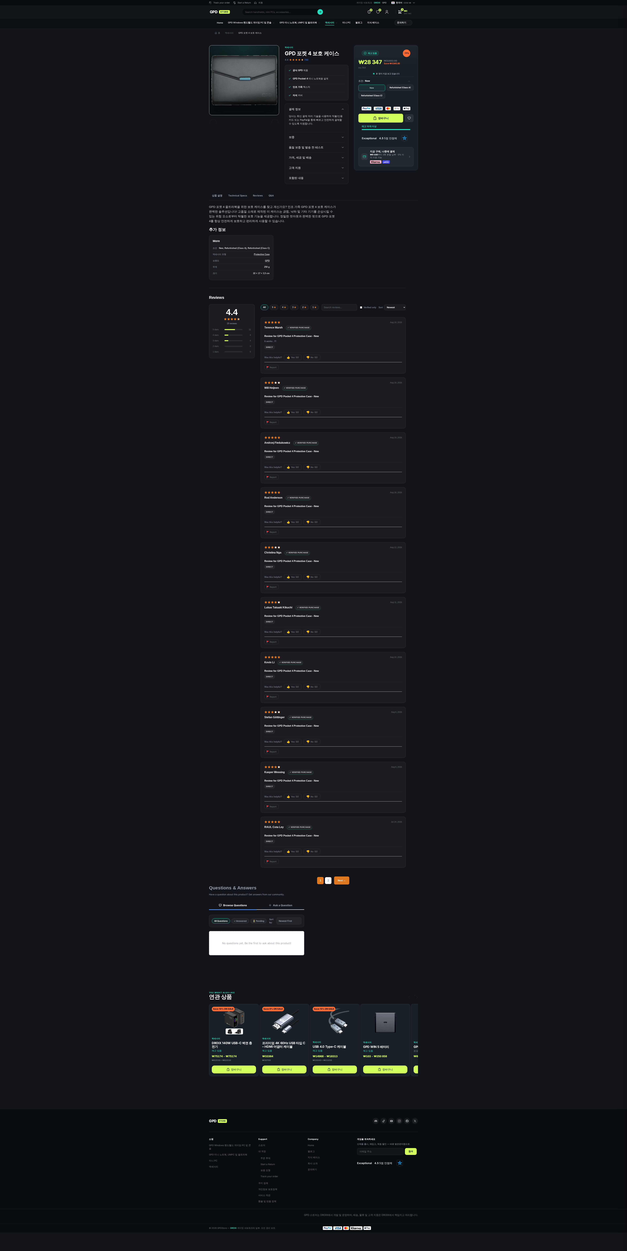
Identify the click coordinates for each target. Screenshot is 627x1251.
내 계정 (262, 1151)
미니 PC (213, 1160)
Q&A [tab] (271, 195)
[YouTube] (391, 1121)
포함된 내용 (296, 178)
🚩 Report (271, 367)
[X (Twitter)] (415, 1121)
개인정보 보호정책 (267, 1189)
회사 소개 (313, 1163)
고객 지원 (295, 167)
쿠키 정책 (263, 1183)
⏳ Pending (258, 921)
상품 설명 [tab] (217, 195)
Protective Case (262, 254)
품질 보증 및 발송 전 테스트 (306, 147)
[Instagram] (399, 1121)
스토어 (261, 1145)
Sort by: (271, 921)
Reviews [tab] (258, 195)
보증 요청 (265, 1170)
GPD (267, 260)
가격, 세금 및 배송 (300, 157)
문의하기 (312, 1169)
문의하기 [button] (401, 22)
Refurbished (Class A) (400, 87)
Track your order (269, 1176)
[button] (404, 12)
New (372, 88)
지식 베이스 (314, 1157)
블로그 (311, 1151)
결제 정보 (295, 109)
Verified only (370, 307)
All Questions (221, 921)
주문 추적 (265, 1158)
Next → (342, 880)
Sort (380, 307)
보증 (291, 137)
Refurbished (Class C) (371, 95)
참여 (411, 1151)
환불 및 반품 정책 (267, 1201)
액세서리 (229, 33)
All (264, 307)
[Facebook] (407, 1121)
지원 (260, 2)
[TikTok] (383, 1121)
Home (311, 1145)
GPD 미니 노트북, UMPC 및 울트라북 (228, 1154)
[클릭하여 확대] (244, 80)
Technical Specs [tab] (237, 195)
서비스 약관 (264, 1195)
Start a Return (268, 1164)
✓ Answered (240, 921)
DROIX (377, 2)
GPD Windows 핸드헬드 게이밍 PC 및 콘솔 (230, 1147)
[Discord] (376, 1121)
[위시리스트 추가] (409, 118)
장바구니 (383, 118)
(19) (306, 60)
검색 (320, 12)
